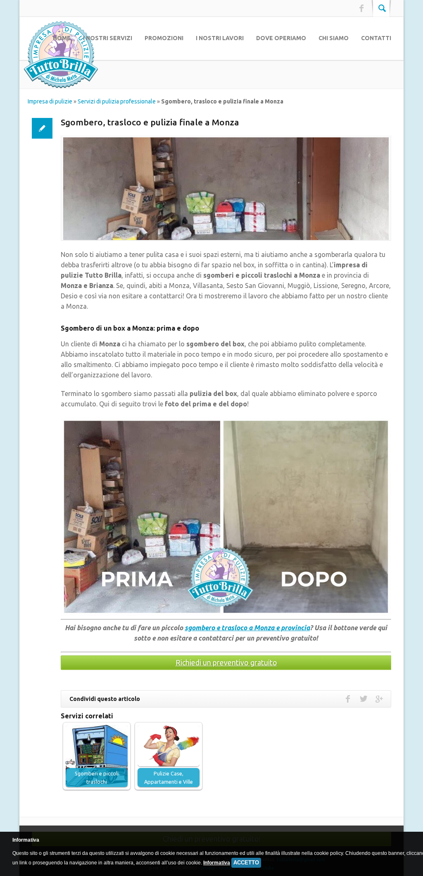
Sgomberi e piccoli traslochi (97, 777)
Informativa (216, 863)
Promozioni (164, 38)
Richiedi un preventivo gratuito (226, 662)
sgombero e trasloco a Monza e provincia (247, 627)
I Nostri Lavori (220, 38)
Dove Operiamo (281, 38)
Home (62, 38)
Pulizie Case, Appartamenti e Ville (168, 777)
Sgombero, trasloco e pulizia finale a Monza (150, 122)
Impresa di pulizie (50, 101)
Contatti (376, 38)
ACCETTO (246, 862)
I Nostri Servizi (107, 38)
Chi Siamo (333, 38)
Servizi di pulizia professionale (117, 101)
